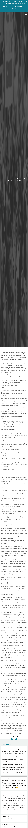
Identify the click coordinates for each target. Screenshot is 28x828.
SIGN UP (14, 8)
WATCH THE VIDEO (14, 10)
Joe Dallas (14, 13)
